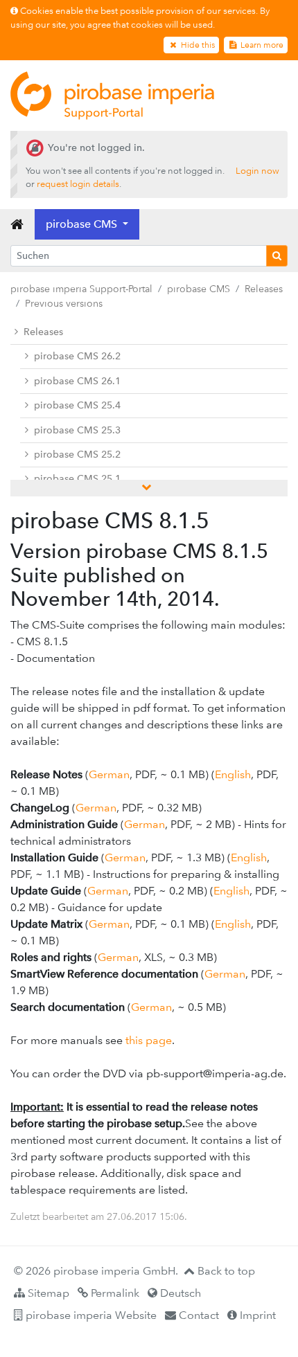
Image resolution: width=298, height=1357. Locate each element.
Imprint (256, 1315)
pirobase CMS (198, 288)
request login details (78, 184)
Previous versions (64, 303)
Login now (257, 170)
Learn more (260, 45)
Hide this (197, 45)
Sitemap (47, 1293)
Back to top (225, 1270)
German (109, 774)
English (233, 774)
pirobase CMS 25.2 (77, 454)
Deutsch (179, 1293)
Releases (264, 288)
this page (148, 1040)
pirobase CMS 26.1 (77, 381)
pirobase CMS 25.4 (77, 405)
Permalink (113, 1293)
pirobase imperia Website (90, 1315)
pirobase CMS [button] (83, 224)
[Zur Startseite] (112, 95)
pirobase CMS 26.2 (77, 356)
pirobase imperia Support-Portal (81, 288)
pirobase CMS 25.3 (77, 430)
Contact (197, 1315)
